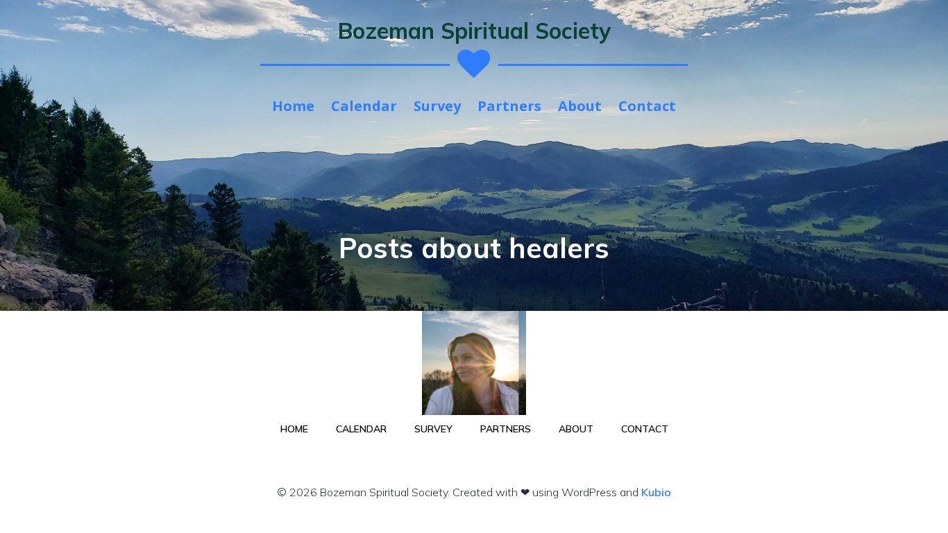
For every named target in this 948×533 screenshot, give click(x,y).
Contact (647, 105)
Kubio (656, 492)
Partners (509, 105)
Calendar (364, 105)
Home (293, 105)
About (580, 105)
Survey (437, 105)
